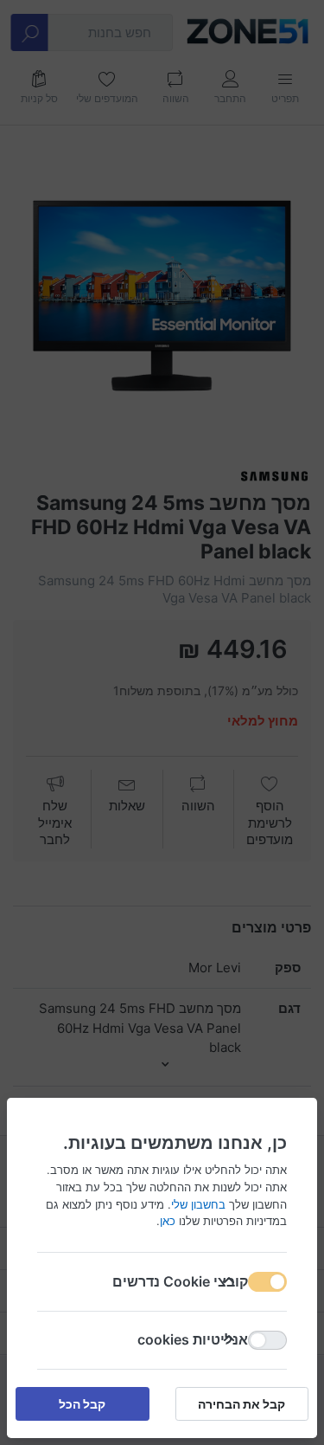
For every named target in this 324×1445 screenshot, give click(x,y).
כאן (167, 1221)
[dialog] (162, 722)
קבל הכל (82, 1404)
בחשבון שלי (198, 1203)
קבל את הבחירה (241, 1404)
